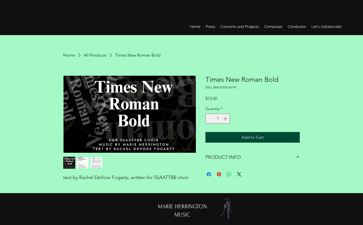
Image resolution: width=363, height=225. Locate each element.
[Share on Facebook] (209, 174)
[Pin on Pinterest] (219, 174)
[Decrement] (209, 118)
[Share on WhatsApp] (229, 174)
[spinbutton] (217, 118)
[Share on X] (239, 174)
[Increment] (225, 118)
